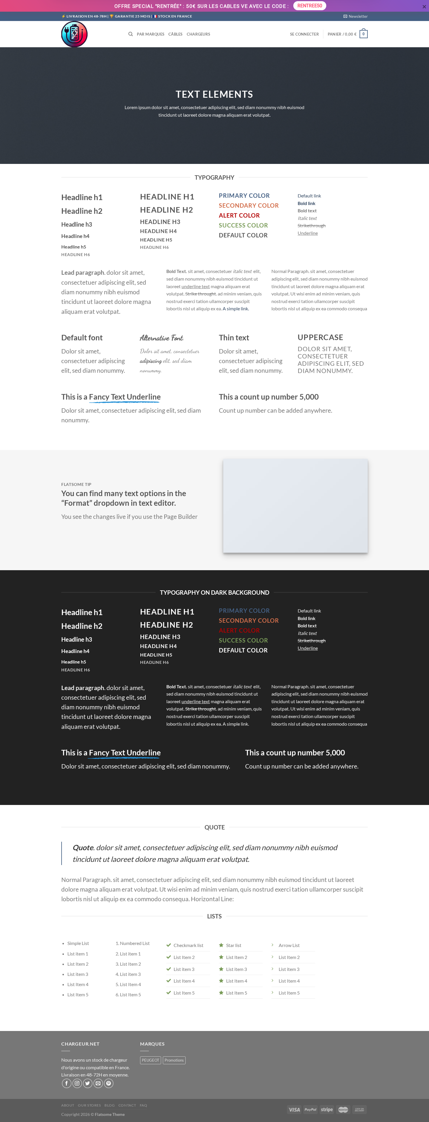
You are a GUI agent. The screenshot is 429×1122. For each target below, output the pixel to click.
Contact (127, 1105)
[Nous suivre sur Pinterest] (109, 1083)
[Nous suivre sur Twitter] (88, 1083)
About (67, 1105)
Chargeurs (198, 34)
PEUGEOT (150, 1060)
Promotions (174, 1060)
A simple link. (236, 308)
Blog (109, 1105)
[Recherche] (130, 34)
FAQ (143, 1105)
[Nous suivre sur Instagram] (77, 1083)
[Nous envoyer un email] (98, 1083)
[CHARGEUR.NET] (90, 34)
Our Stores (89, 1105)
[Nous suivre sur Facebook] (67, 1083)
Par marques (150, 34)
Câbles (175, 34)
